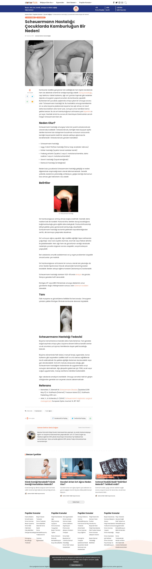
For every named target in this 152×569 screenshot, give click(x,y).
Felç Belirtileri (29, 530)
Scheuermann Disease (68, 390)
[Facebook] (27, 96)
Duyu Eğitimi (82, 532)
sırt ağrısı (49, 411)
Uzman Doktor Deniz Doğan (43, 35)
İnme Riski (66, 536)
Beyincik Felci (93, 526)
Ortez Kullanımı (67, 523)
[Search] (125, 2)
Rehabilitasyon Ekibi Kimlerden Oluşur (120, 530)
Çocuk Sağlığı (30, 17)
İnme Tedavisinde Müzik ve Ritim (120, 538)
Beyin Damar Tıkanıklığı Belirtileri (93, 540)
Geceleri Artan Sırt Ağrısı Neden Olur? (75, 483)
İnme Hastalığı (108, 532)
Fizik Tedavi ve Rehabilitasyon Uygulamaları (120, 523)
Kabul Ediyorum (76, 565)
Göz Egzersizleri (68, 517)
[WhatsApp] (27, 102)
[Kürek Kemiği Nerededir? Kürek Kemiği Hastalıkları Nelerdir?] (41, 468)
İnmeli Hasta (29, 519)
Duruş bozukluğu (85, 93)
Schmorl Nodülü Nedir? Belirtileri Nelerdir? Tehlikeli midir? (111, 483)
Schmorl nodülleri (81, 286)
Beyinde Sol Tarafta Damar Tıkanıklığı (68, 540)
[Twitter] (32, 96)
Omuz (29, 477)
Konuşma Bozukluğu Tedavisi (28, 540)
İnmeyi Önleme (83, 517)
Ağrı (64, 473)
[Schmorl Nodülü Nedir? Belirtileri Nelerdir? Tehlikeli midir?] (111, 468)
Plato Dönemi (55, 536)
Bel (99, 475)
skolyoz (78, 274)
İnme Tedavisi (40, 521)
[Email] (32, 102)
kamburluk (38, 411)
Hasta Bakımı (29, 517)
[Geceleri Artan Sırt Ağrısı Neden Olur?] (76, 468)
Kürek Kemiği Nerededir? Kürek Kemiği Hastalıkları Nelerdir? (40, 483)
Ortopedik (41, 17)
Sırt (46, 477)
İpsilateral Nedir (83, 543)
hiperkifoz (87, 111)
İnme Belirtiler (40, 523)
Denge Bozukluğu (30, 532)
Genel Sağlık (72, 473)
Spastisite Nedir (83, 545)
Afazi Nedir (81, 528)
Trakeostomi (40, 535)
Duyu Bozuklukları (56, 543)
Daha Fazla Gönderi (84, 427)
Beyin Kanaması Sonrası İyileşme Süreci (109, 519)
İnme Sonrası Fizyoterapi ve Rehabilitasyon (109, 543)
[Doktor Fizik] (31, 2)
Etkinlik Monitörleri (121, 547)
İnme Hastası (82, 530)
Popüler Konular (67, 475)
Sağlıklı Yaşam (80, 475)
